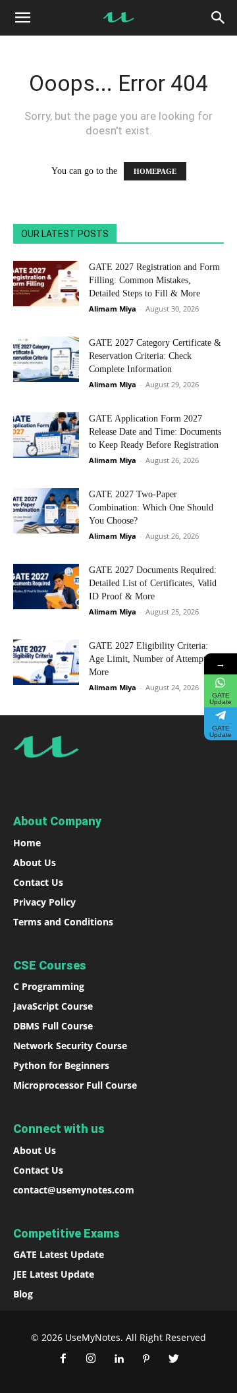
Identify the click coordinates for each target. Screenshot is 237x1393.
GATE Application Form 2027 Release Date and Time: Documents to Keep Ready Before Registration (155, 432)
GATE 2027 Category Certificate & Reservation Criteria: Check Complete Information (155, 356)
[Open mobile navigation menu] (22, 18)
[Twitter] (173, 1359)
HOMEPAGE (155, 171)
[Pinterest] (146, 1359)
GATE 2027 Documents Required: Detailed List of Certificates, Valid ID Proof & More (153, 583)
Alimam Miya (112, 309)
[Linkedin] (118, 1359)
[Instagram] (90, 1359)
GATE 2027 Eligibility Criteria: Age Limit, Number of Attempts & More (154, 659)
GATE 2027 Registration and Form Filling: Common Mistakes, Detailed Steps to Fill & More (154, 280)
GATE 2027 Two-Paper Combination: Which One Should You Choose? (151, 507)
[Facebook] (63, 1359)
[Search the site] (218, 18)
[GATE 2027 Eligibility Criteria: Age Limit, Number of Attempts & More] (46, 662)
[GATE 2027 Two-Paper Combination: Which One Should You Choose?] (46, 510)
